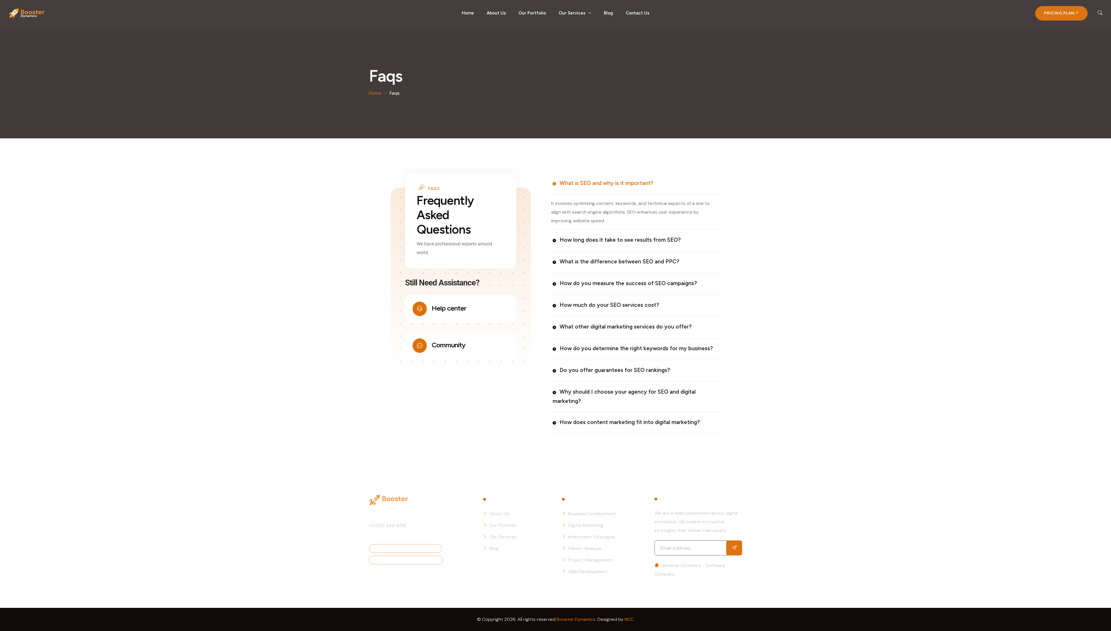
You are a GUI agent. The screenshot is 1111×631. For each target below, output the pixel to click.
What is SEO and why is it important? (606, 183)
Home (468, 13)
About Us (496, 13)
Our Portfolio (532, 13)
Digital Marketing (585, 525)
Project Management (590, 560)
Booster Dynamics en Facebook (407, 548)
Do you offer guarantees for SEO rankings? (615, 370)
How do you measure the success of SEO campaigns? (628, 283)
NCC (629, 619)
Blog (608, 13)
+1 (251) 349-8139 (387, 525)
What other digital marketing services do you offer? (626, 326)
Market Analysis (585, 548)
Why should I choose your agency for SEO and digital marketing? (624, 396)
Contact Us (637, 13)
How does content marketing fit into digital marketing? (630, 422)
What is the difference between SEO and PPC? (619, 261)
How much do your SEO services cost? (609, 305)
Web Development (587, 571)
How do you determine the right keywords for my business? (636, 348)
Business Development (592, 514)
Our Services (572, 13)
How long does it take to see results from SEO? (620, 239)
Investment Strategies (591, 537)
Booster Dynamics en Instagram (407, 560)
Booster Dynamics (576, 619)
